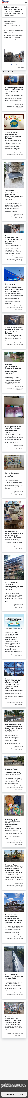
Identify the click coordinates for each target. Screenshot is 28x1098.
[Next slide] (21, 55)
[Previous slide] (6, 55)
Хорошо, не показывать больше (14, 1094)
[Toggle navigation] (26, 1)
